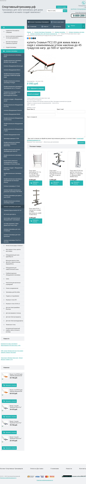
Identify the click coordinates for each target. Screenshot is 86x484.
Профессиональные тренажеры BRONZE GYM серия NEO (12, 61)
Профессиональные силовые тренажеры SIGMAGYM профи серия (12, 75)
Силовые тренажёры (11, 51)
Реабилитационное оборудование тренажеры (13, 274)
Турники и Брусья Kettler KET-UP (12, 210)
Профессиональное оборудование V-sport (13, 130)
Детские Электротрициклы (13, 317)
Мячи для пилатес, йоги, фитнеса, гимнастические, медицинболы (13, 262)
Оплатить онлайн (61, 7)
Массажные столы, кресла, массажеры (13, 250)
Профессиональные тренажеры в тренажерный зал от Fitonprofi (13, 87)
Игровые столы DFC (11, 300)
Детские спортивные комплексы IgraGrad (11, 42)
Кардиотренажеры (11, 47)
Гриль (7, 279)
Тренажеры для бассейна (13, 292)
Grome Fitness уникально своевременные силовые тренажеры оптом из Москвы (12, 162)
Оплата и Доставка (58, 22)
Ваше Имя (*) (31, 109)
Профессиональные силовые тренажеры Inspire (12, 201)
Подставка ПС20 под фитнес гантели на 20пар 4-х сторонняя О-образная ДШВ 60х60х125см (76, 173)
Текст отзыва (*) (32, 117)
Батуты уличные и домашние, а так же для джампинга (14, 37)
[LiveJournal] (35, 38)
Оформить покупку (10, 385)
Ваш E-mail (60, 109)
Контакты (58, 26)
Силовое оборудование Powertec (13, 110)
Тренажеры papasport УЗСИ (11, 138)
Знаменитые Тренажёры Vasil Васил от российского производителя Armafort (12, 93)
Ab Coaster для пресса (10, 214)
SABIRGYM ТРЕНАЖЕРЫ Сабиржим (12, 31)
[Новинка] (5, 379)
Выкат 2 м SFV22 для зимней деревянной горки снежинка (16, 374)
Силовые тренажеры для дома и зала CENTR (13, 196)
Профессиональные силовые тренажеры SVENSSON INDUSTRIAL (12, 144)
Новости (46, 26)
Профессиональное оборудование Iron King (13, 105)
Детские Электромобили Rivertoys (13, 308)
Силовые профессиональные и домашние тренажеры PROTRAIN (13, 190)
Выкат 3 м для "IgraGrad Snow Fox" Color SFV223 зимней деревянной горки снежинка (16, 422)
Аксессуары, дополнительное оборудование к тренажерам (12, 219)
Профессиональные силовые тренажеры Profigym (12, 81)
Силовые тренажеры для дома (12, 206)
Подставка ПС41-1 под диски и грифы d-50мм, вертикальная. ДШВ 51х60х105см (35, 211)
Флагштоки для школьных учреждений (13, 283)
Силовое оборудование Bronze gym (13, 66)
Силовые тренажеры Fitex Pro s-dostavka (12, 241)
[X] (33, 38)
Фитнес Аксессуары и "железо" (14, 245)
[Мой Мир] (31, 38)
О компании (33, 26)
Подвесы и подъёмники (12, 296)
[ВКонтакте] (27, 38)
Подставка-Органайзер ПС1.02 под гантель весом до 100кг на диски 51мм (55, 173)
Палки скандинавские (12, 288)
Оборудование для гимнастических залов (12, 268)
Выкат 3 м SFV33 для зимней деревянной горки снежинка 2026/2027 (16, 390)
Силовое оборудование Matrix (12, 70)
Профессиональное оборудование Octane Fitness (13, 118)
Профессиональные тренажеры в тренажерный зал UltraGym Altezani (13, 180)
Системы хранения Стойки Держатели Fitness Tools (11, 224)
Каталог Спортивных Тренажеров (39, 22)
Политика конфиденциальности (8, 478)
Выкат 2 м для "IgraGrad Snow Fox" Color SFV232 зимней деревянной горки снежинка (16, 437)
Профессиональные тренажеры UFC (12, 174)
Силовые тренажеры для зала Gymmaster (12, 235)
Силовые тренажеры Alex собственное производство (43, 34)
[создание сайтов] (67, 476)
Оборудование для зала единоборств (12, 255)
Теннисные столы (11, 324)
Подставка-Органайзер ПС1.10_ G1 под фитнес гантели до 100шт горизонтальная (35, 173)
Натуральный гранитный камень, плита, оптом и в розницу (13, 330)
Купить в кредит (33, 94)
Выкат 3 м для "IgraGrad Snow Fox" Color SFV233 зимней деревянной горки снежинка (16, 406)
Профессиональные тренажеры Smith (12, 55)
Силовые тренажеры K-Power (12, 186)
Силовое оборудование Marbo (12, 114)
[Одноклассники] (29, 38)
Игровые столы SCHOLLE (13, 303)
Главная (29, 32)
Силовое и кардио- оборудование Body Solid (13, 168)
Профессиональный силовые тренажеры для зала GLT (12, 150)
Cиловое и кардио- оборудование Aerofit (13, 100)
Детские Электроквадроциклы (14, 321)
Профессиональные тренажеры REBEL (12, 156)
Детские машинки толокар (13, 313)
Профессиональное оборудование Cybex (13, 124)
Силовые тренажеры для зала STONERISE (12, 230)
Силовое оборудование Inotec (12, 134)
